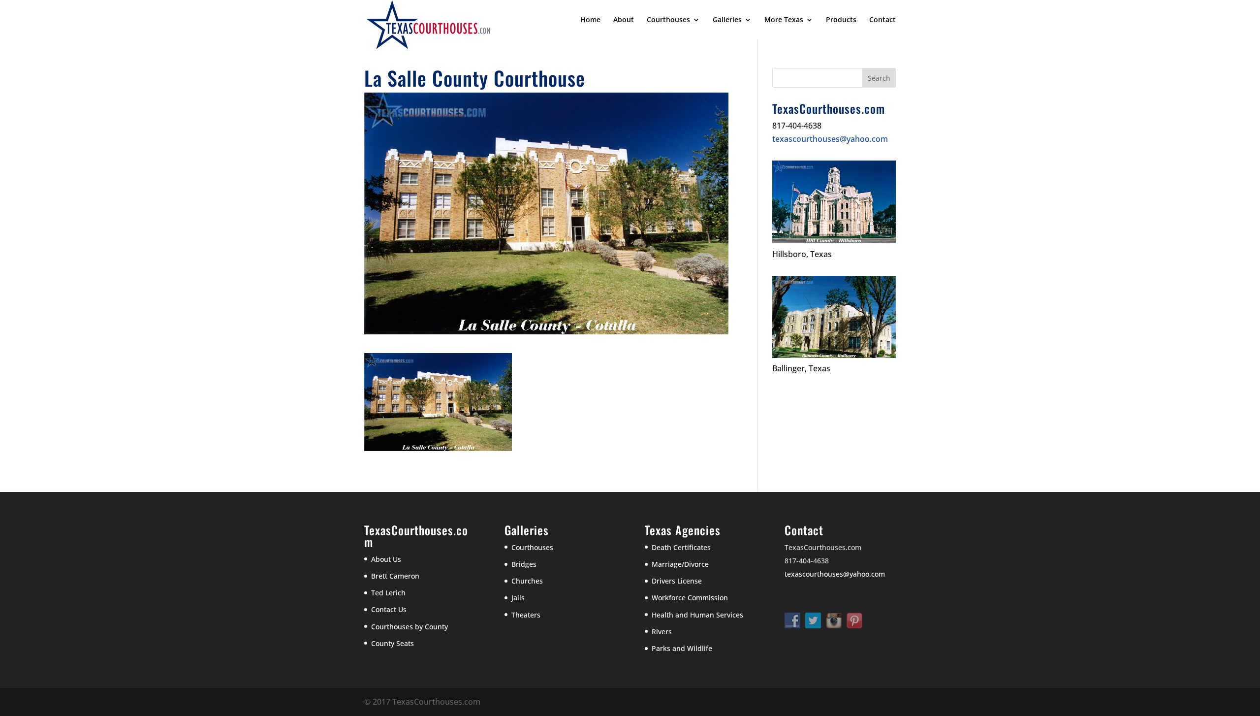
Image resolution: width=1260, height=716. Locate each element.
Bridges (523, 564)
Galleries (727, 20)
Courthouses (668, 20)
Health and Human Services (697, 614)
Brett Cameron (395, 576)
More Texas (783, 20)
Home (590, 20)
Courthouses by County (409, 626)
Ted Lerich (388, 592)
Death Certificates (681, 547)
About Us (386, 559)
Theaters (525, 614)
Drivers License (677, 581)
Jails (518, 597)
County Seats (392, 643)
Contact (882, 20)
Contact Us (389, 609)
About (623, 20)
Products (841, 20)
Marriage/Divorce (680, 564)
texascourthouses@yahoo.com (830, 138)
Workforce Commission (690, 597)
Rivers (662, 631)
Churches (527, 581)
